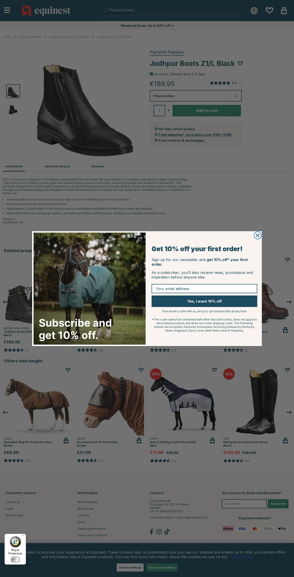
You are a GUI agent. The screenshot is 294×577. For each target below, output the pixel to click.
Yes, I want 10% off (204, 301)
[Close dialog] (257, 235)
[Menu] (23, 536)
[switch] (15, 559)
